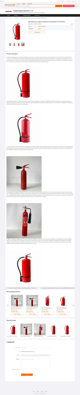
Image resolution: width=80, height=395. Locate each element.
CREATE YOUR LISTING (68, 5)
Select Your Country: (16, 369)
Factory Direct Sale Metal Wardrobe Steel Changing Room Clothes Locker (22, 288)
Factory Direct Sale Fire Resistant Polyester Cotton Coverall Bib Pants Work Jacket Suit (58, 288)
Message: (18, 359)
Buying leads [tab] (29, 3)
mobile (46, 391)
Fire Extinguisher (16, 18)
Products (10, 18)
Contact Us (37, 15)
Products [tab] (18, 3)
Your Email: (17, 347)
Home (8, 15)
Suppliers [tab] (24, 3)
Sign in (58, 1)
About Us (42, 391)
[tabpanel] (39, 6)
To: (19, 351)
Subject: (18, 355)
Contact (37, 391)
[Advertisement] (40, 385)
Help (79, 1)
